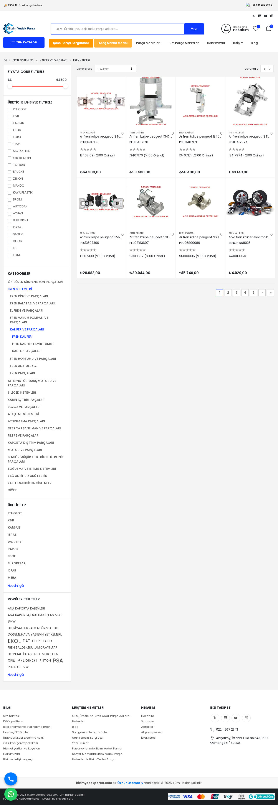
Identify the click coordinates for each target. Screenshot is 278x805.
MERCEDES (50, 654)
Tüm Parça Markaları (184, 43)
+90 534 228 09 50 (261, 5)
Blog (254, 43)
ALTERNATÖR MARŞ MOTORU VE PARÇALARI (32, 383)
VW (26, 667)
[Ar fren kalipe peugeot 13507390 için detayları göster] (101, 202)
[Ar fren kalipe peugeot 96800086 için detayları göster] (200, 202)
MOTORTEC (21, 151)
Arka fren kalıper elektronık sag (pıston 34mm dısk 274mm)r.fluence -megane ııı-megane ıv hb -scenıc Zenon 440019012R (250, 237)
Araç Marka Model (113, 43)
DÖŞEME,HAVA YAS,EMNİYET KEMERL (35, 634)
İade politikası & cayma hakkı (23, 738)
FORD (17, 137)
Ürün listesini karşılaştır (88, 738)
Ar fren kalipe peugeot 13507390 (101, 237)
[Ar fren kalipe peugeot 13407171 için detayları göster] (200, 101)
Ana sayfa (5, 60)
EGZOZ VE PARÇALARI (24, 407)
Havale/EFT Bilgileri (16, 732)
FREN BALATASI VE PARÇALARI (32, 303)
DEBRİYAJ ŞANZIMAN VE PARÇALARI (34, 428)
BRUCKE (18, 171)
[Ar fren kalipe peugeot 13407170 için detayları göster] (150, 101)
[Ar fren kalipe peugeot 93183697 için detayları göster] (150, 202)
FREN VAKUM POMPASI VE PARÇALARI (29, 319)
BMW (12, 621)
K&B (16, 116)
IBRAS (12, 534)
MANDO (18, 185)
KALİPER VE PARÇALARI (27, 329)
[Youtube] (265, 16)
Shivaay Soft (64, 798)
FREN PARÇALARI (22, 373)
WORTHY (14, 542)
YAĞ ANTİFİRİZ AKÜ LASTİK (27, 476)
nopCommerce (29, 798)
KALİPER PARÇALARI (26, 351)
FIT (15, 248)
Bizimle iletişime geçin (18, 759)
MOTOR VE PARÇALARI (25, 450)
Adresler (147, 727)
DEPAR (17, 241)
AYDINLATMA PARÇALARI (26, 421)
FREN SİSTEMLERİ (20, 289)
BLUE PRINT (20, 220)
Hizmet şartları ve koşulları (21, 748)
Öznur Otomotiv (130, 783)
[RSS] (259, 16)
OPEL (11, 660)
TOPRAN (19, 165)
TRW (16, 144)
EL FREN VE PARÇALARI (26, 310)
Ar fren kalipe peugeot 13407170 (150, 136)
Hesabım (147, 716)
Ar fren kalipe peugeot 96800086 (200, 237)
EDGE (12, 556)
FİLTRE (36, 641)
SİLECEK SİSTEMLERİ (22, 392)
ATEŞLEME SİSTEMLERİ (23, 414)
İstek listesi (148, 738)
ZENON (18, 178)
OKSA (17, 227)
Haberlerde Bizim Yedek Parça (93, 759)
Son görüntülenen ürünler (90, 732)
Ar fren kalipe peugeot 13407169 (101, 136)
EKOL (14, 641)
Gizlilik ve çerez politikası (20, 743)
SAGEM (18, 234)
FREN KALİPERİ (22, 336)
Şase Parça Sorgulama (71, 43)
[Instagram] (272, 16)
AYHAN (18, 213)
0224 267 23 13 (226, 729)
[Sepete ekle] (118, 84)
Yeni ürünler (80, 743)
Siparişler (147, 721)
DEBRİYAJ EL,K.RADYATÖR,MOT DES (33, 628)
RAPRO (13, 549)
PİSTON (45, 660)
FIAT (26, 641)
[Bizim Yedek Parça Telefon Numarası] (10, 778)
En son (270, 292)
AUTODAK (20, 206)
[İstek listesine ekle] (122, 133)
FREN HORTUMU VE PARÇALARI (33, 358)
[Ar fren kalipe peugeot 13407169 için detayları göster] (101, 101)
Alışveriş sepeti (151, 732)
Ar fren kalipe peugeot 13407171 (200, 136)
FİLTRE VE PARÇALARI (23, 435)
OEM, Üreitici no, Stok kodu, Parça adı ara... (101, 716)
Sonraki (262, 292)
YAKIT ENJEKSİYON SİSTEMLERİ (30, 483)
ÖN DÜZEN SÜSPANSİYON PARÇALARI (35, 282)
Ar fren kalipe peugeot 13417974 (250, 136)
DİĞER (12, 490)
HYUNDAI (14, 654)
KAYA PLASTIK (23, 192)
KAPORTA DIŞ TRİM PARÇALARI (31, 442)
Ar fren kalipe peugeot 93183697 (150, 237)
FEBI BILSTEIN (22, 158)
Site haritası (11, 716)
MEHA (12, 577)
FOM (16, 255)
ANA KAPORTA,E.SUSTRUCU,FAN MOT (35, 615)
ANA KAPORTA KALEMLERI (26, 608)
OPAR (17, 130)
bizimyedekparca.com (94, 783)
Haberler (78, 721)
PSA (58, 660)
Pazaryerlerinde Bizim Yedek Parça (97, 748)
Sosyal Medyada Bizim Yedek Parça (97, 754)
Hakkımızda (216, 43)
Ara (194, 28)
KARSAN (18, 123)
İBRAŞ (27, 654)
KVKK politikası (13, 721)
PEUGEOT (20, 109)
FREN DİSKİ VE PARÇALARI (29, 296)
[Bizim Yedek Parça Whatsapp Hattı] (10, 794)
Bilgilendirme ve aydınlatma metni (27, 727)
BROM (17, 199)
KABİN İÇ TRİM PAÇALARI (26, 400)
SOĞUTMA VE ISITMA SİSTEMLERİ (32, 469)
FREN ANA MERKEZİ (24, 366)
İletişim (237, 43)
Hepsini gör (16, 585)
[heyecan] (253, 16)
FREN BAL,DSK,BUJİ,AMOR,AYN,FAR (32, 647)
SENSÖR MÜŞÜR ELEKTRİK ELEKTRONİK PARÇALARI (36, 459)
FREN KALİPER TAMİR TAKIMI (32, 344)
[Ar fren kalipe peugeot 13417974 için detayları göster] (250, 101)
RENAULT (14, 667)
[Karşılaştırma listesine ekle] (118, 93)
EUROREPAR (16, 563)
